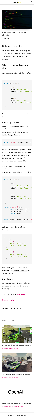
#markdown (5, 348)
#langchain (16, 406)
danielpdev (22, 415)
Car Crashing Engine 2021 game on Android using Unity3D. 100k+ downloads (17, 374)
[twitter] (14, 308)
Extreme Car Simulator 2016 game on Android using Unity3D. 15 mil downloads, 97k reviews (17, 345)
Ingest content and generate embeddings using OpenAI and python (17, 403)
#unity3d (11, 348)
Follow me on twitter (8, 300)
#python (11, 406)
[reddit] (20, 308)
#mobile (16, 348)
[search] (31, 2)
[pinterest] (17, 308)
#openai (22, 406)
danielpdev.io (20, 294)
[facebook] (11, 308)
